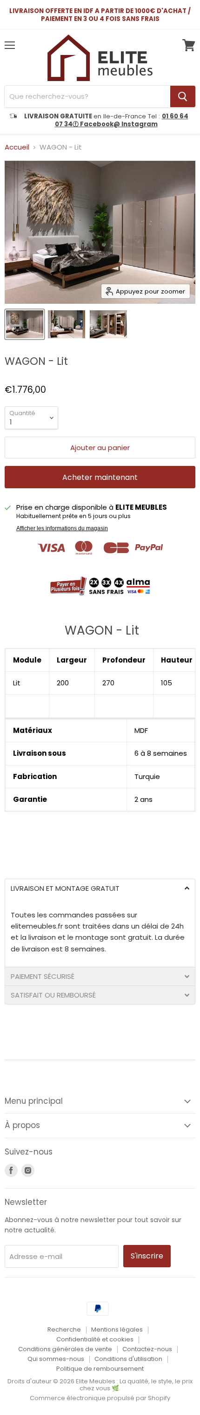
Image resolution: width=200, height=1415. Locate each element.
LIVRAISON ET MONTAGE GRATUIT (65, 888)
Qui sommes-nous (55, 1358)
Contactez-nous (147, 1349)
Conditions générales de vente (65, 1349)
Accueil (17, 147)
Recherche (64, 1329)
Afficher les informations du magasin (62, 528)
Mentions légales (117, 1329)
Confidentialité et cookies (94, 1339)
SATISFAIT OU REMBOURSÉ (53, 994)
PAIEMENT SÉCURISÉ (42, 976)
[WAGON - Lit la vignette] (24, 324)
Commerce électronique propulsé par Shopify (100, 1398)
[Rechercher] (182, 96)
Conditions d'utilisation (128, 1358)
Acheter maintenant (100, 477)
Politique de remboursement (100, 1368)
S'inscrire (147, 1256)
